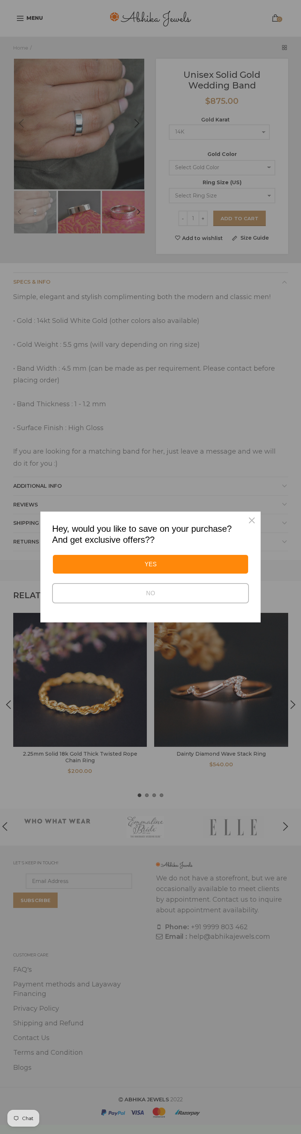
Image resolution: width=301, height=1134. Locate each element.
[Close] (252, 520)
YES (151, 564)
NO (150, 593)
